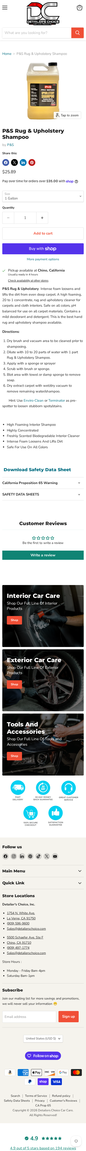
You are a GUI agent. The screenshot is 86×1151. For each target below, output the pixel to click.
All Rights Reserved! (43, 1115)
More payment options (43, 259)
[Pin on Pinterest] (31, 162)
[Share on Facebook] (5, 162)
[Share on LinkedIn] (23, 162)
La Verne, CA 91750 (21, 918)
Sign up (68, 1016)
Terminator (56, 400)
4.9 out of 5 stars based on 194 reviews (43, 1148)
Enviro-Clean (34, 400)
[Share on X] (14, 162)
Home (6, 54)
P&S (10, 145)
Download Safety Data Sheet (37, 469)
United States (41, 1038)
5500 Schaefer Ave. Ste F (25, 937)
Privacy (40, 1101)
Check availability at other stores (28, 280)
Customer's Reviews (63, 1101)
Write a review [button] (43, 555)
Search (15, 1096)
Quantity (8, 208)
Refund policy (61, 1096)
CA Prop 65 (43, 1105)
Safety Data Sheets (17, 1101)
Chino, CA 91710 (19, 943)
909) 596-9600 (18, 923)
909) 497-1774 (18, 948)
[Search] (77, 33)
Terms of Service (36, 1096)
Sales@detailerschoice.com (26, 929)
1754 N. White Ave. (21, 913)
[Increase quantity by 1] (42, 218)
